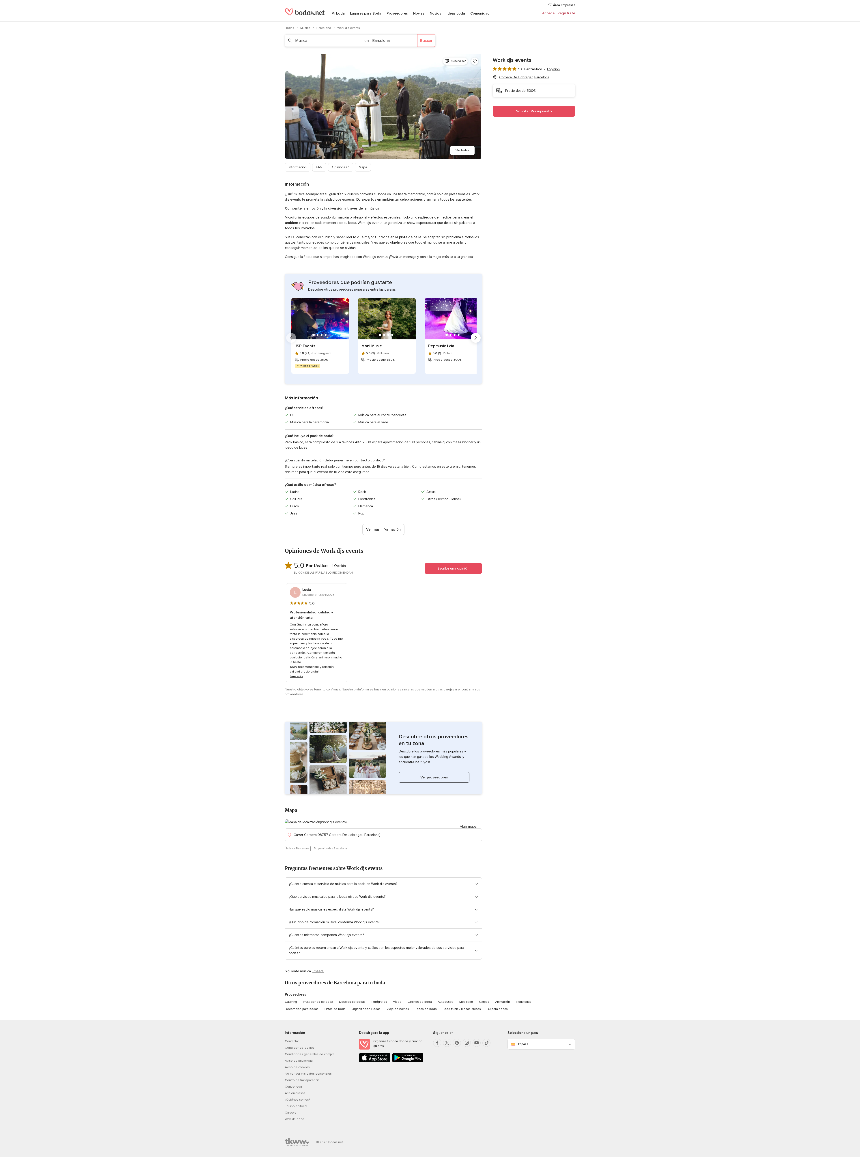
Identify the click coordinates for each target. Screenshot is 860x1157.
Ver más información (383, 529)
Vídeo (397, 1002)
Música (305, 28)
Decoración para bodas (301, 1009)
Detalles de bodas (352, 1002)
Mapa (363, 167)
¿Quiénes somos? (297, 1099)
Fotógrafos (379, 1002)
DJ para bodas (497, 1009)
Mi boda (338, 13)
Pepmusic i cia (441, 345)
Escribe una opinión (453, 568)
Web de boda (294, 1119)
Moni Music (371, 345)
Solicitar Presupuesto (534, 111)
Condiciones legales (299, 1048)
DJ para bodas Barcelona (330, 848)
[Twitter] (447, 1043)
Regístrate (566, 13)
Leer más (296, 676)
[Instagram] (467, 1043)
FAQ (319, 167)
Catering (291, 1002)
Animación (502, 1002)
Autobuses (445, 1002)
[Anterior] (291, 338)
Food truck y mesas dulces (462, 1009)
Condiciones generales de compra (310, 1054)
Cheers (318, 971)
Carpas (484, 1002)
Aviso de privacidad (299, 1061)
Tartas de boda (426, 1009)
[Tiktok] (486, 1043)
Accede (548, 13)
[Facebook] (437, 1043)
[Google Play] (408, 1061)
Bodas (290, 28)
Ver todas (462, 150)
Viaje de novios (398, 1009)
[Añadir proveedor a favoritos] (474, 61)
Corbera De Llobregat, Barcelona (524, 77)
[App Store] (374, 1061)
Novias (418, 13)
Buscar (426, 40)
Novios (435, 13)
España (523, 1044)
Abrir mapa (468, 826)
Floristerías (523, 1002)
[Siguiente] (476, 338)
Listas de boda (335, 1009)
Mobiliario (466, 1002)
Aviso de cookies (297, 1067)
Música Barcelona (297, 848)
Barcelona (324, 28)
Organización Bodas (366, 1009)
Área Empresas (563, 5)
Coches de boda (420, 1002)
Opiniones (340, 167)
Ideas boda (456, 13)
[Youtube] (477, 1043)
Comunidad (480, 13)
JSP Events (305, 345)
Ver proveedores (434, 777)
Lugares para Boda (365, 13)
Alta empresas (295, 1093)
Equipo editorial (296, 1106)
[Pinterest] (457, 1043)
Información (298, 167)
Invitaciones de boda (318, 1002)
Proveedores (397, 13)
